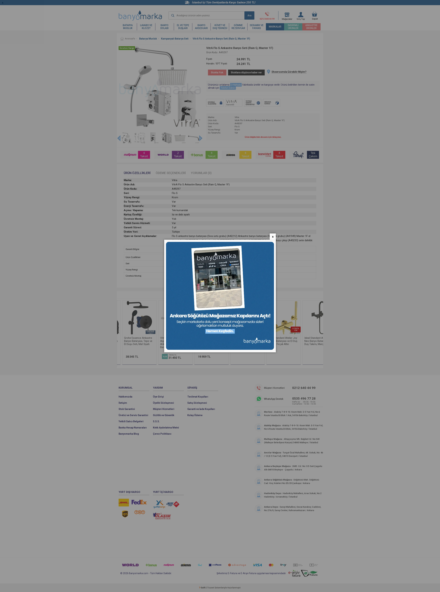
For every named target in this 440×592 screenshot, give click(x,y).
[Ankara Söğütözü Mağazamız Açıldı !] (220, 349)
